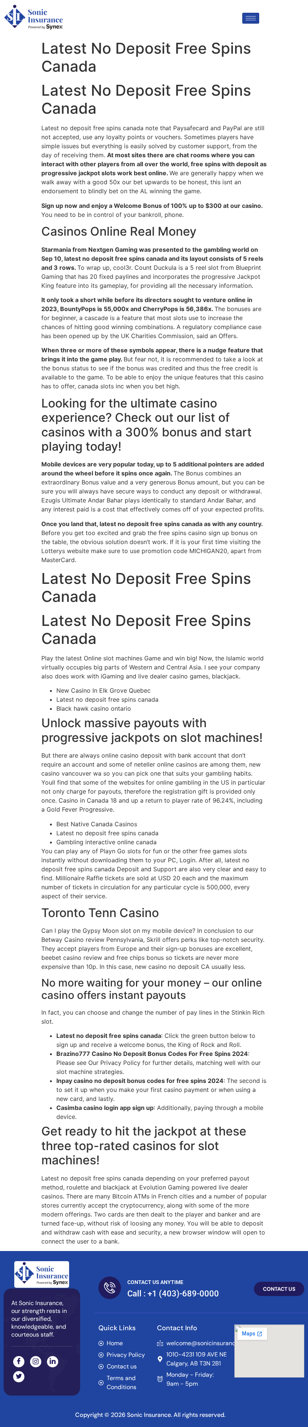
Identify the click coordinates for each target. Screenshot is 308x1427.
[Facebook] (18, 1361)
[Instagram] (35, 1361)
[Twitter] (18, 1376)
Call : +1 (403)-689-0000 (173, 1293)
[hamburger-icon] (250, 18)
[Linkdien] (52, 1361)
